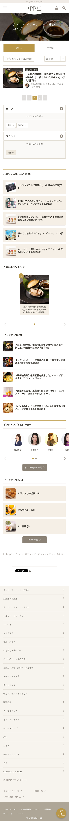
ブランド (10, 136)
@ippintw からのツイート (15, 780)
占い (5, 737)
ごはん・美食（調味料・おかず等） (19, 668)
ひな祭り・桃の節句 (12, 650)
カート (56, 8)
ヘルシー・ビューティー (14, 616)
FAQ (19, 814)
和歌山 (11, 125)
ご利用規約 (46, 809)
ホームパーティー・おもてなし (17, 607)
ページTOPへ (34, 563)
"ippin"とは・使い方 (12, 797)
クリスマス (8, 633)
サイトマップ (8, 814)
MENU (5, 8)
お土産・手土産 (10, 598)
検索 (64, 8)
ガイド (6, 745)
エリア (9, 109)
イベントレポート (11, 720)
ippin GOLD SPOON (12, 772)
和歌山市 (22, 125)
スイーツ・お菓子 (11, 676)
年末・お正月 (9, 642)
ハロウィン (8, 624)
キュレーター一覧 (11, 791)
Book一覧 (38, 791)
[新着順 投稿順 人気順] (55, 59)
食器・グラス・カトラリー (15, 694)
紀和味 (11, 152)
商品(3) (50, 48)
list (30, 571)
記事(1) (19, 48)
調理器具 (7, 702)
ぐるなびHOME (9, 809)
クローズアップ (10, 728)
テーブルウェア (10, 711)
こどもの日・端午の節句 (14, 659)
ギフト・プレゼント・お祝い (16, 590)
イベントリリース (11, 754)
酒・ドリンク (9, 685)
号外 (5, 763)
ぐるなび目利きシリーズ (29, 809)
